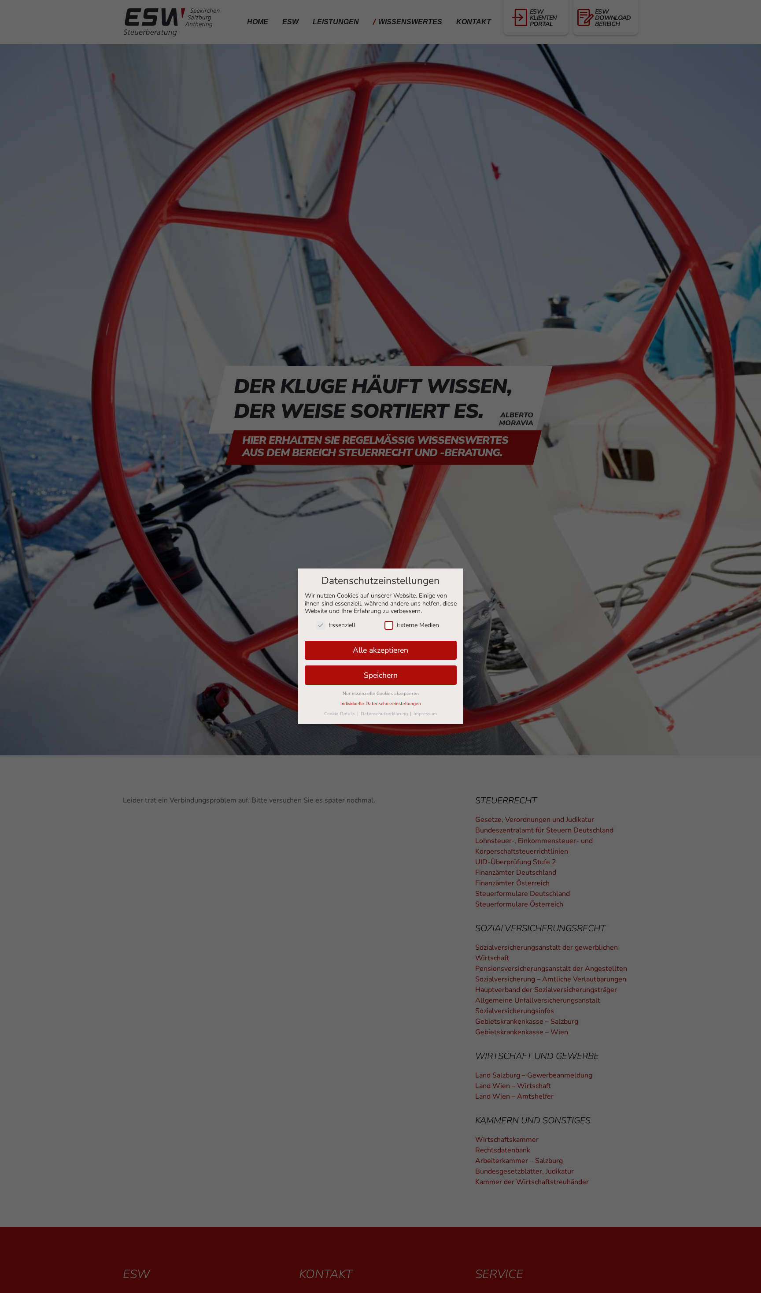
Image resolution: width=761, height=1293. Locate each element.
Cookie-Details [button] (340, 714)
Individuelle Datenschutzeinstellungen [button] (380, 704)
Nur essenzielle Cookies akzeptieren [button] (381, 694)
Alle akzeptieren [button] (380, 650)
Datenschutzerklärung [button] (385, 714)
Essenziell (342, 625)
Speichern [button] (381, 675)
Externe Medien (418, 625)
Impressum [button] (425, 714)
